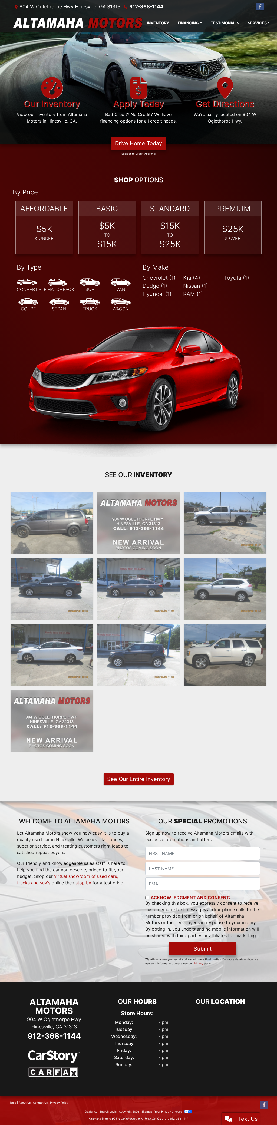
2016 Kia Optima (52, 563)
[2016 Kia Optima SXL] (52, 655)
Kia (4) (191, 277)
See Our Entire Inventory (138, 779)
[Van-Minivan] (121, 285)
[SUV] (90, 285)
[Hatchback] (61, 285)
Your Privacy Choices (168, 1111)
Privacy (198, 963)
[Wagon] (121, 304)
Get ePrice (51, 745)
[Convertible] (32, 285)
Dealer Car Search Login (101, 1111)
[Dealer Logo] (78, 22)
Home (12, 1102)
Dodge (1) (155, 286)
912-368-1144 (146, 6)
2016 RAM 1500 (225, 497)
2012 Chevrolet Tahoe (225, 629)
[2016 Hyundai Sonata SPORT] (138, 589)
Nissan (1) (195, 286)
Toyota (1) (236, 277)
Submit (203, 948)
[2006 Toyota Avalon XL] (52, 721)
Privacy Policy (59, 1102)
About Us (25, 1102)
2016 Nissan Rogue (225, 563)
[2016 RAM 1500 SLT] (225, 523)
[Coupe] (28, 304)
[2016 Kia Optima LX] (52, 589)
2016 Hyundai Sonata (138, 563)
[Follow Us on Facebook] (260, 7)
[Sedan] (59, 304)
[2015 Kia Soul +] (138, 655)
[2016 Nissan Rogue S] (225, 589)
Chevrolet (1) (159, 277)
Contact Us (40, 1102)
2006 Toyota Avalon (52, 694)
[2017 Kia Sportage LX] (138, 523)
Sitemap (146, 1111)
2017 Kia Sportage (138, 497)
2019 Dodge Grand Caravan (52, 497)
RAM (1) (193, 294)
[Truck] (90, 304)
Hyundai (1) (157, 294)
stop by (83, 882)
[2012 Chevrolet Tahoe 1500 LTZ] (225, 655)
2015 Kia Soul (138, 629)
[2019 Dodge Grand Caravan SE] (52, 523)
